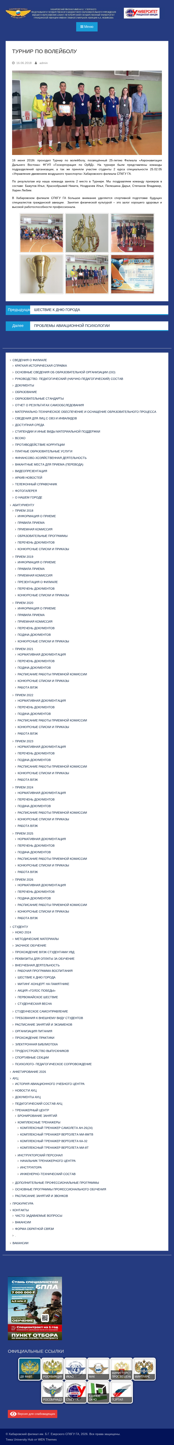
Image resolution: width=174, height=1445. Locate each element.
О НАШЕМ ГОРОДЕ (28, 497)
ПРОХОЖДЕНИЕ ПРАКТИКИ (34, 1037)
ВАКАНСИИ (23, 1222)
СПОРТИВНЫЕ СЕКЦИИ (32, 1057)
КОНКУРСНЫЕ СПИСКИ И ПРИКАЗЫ (43, 549)
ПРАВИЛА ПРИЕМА (31, 522)
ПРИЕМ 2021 (24, 649)
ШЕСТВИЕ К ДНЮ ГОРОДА (36, 977)
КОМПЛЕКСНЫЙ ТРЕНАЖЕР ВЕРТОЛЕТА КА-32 (53, 1141)
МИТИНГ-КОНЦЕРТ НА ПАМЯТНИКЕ (43, 984)
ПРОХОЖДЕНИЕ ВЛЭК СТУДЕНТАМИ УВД (44, 952)
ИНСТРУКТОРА (31, 1167)
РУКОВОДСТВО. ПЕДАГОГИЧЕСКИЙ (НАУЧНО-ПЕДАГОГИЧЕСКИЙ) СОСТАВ (69, 378)
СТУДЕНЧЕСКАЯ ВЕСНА (35, 1003)
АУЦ (15, 1078)
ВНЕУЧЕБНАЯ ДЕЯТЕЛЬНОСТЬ (37, 965)
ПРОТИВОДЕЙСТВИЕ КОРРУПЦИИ (40, 444)
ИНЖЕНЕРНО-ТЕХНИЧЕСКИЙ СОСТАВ (48, 1174)
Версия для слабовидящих (36, 1413)
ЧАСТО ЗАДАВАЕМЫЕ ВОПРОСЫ (38, 1215)
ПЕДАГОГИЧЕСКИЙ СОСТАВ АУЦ (38, 1103)
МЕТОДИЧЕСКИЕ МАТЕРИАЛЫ (37, 939)
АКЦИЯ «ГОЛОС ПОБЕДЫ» (37, 990)
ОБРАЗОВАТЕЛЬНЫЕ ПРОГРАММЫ (42, 536)
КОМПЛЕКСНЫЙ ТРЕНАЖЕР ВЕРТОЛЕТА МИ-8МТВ (56, 1134)
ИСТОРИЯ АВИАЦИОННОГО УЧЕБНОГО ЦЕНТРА (49, 1084)
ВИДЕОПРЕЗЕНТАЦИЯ (31, 471)
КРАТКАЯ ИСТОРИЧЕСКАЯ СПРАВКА (41, 365)
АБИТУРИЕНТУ (23, 505)
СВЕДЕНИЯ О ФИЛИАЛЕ (30, 360)
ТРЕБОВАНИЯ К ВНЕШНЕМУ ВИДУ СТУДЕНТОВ (49, 1018)
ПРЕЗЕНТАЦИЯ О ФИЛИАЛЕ (38, 582)
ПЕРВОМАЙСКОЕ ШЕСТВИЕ (38, 997)
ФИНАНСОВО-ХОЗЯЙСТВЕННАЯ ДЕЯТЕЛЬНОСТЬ (51, 458)
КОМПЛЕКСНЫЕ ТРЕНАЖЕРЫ (39, 1122)
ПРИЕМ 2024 (24, 787)
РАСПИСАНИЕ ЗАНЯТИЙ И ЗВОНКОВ (41, 1196)
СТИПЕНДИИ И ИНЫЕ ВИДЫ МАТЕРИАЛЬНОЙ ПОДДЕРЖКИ (57, 431)
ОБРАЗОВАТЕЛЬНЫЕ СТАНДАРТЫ (39, 398)
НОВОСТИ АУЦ (25, 1090)
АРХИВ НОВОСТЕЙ (28, 477)
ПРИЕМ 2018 (24, 510)
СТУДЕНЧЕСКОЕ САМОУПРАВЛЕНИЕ (41, 1011)
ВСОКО (20, 438)
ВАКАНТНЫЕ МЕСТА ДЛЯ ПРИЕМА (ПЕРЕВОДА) (49, 464)
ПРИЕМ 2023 (24, 741)
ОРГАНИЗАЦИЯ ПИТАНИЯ (33, 1031)
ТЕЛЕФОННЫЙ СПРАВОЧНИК (36, 484)
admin (43, 63)
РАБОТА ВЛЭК (28, 687)
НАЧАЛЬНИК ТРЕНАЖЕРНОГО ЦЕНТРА (48, 1161)
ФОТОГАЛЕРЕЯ (26, 491)
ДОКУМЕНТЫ (24, 385)
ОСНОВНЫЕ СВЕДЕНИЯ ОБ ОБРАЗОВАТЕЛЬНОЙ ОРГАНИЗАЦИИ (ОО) (65, 372)
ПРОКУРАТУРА (23, 1203)
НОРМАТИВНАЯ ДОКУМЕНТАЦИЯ (42, 654)
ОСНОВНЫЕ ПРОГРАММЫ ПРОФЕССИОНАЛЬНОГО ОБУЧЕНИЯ (60, 1189)
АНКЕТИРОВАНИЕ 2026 (29, 1071)
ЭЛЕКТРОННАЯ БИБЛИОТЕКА (36, 1044)
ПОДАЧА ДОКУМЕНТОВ (34, 634)
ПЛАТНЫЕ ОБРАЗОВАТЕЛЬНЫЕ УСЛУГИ (43, 451)
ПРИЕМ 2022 (24, 695)
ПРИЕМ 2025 (24, 833)
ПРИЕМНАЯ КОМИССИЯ (35, 529)
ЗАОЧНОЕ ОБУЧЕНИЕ (30, 945)
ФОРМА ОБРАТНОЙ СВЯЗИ (34, 1229)
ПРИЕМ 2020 (24, 603)
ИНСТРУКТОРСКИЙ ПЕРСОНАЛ (40, 1155)
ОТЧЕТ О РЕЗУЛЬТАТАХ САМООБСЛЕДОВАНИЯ (49, 405)
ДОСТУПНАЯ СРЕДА (29, 425)
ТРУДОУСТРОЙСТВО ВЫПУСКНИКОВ (42, 1051)
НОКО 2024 (23, 932)
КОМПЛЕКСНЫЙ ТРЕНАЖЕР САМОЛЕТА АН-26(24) (56, 1128)
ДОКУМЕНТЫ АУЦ (28, 1097)
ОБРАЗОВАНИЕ (26, 392)
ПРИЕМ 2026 (24, 879)
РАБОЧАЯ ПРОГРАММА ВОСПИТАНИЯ (45, 970)
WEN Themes (47, 1439)
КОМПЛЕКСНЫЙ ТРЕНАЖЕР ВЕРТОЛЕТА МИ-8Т (54, 1147)
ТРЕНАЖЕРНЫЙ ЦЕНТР (32, 1110)
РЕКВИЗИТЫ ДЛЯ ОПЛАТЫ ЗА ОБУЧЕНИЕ (44, 958)
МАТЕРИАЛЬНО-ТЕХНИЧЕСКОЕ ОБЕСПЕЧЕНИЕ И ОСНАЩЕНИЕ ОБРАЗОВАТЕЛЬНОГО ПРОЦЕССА (85, 411)
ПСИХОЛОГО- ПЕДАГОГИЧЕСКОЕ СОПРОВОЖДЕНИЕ (53, 1064)
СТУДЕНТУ (20, 926)
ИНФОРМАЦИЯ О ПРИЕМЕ (37, 516)
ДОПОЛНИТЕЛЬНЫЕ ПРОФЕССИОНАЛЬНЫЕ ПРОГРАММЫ (57, 1182)
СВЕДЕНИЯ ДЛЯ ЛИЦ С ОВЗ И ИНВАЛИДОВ (46, 418)
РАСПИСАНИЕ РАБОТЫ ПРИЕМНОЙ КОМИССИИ (52, 674)
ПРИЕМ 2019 (24, 556)
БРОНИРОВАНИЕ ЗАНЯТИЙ (37, 1115)
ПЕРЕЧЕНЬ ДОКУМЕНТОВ (36, 542)
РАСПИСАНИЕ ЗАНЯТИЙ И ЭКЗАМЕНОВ (43, 1024)
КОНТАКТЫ (21, 1210)
